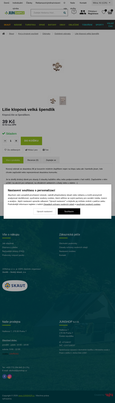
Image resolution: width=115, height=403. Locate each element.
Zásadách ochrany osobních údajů (58, 204)
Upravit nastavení (44, 211)
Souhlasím (69, 211)
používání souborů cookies (88, 204)
